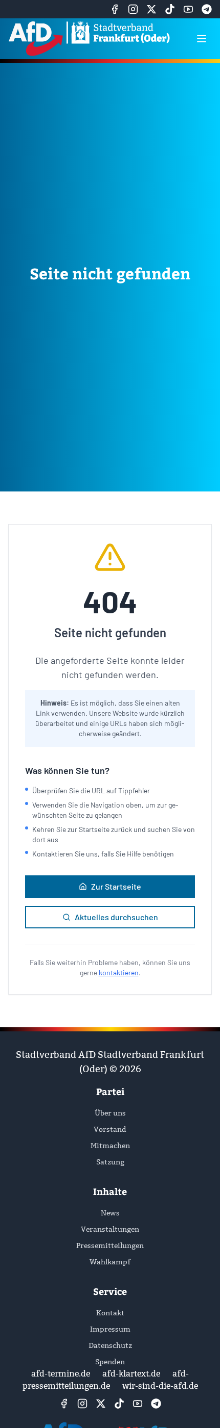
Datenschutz (110, 1345)
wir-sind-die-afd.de (160, 1386)
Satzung (110, 1161)
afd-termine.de (60, 1374)
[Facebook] (114, 9)
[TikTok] (170, 9)
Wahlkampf (110, 1261)
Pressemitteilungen (110, 1245)
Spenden (110, 1361)
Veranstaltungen (110, 1229)
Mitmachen (110, 1145)
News (110, 1212)
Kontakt (110, 1312)
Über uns (110, 1113)
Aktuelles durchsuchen (116, 917)
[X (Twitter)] (151, 9)
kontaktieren (119, 972)
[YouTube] (188, 9)
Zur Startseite (116, 886)
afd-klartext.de (131, 1374)
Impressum (110, 1329)
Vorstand (110, 1129)
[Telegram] (207, 9)
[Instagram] (133, 9)
